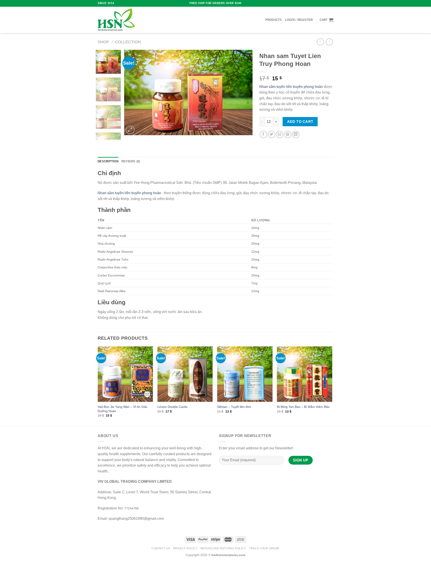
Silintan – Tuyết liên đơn (234, 407)
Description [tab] (108, 161)
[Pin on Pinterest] (287, 134)
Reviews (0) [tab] (130, 161)
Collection (128, 41)
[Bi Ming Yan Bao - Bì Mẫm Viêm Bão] (304, 374)
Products (273, 20)
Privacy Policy (185, 548)
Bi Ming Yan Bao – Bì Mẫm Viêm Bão (303, 407)
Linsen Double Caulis (172, 407)
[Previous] (132, 92)
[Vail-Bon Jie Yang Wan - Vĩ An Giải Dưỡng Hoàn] (125, 374)
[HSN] (116, 19)
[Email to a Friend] (279, 134)
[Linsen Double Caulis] (185, 374)
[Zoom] (130, 130)
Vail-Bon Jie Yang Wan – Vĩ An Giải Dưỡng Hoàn (122, 409)
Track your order (264, 548)
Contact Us (161, 548)
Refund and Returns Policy (223, 548)
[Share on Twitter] (271, 134)
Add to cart (300, 122)
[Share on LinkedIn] (295, 134)
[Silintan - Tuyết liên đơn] (245, 374)
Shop (103, 41)
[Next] (244, 92)
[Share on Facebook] (263, 134)
